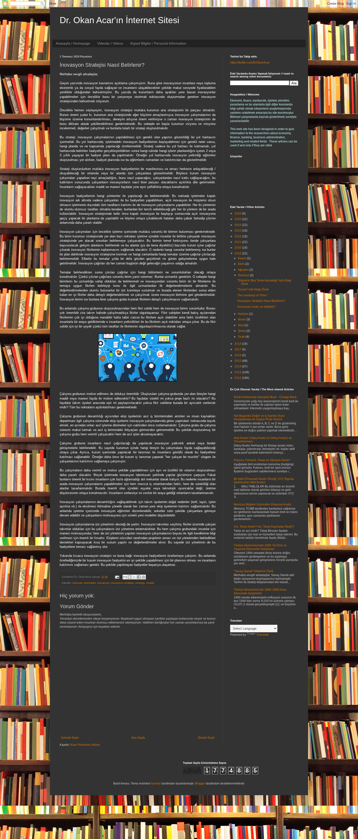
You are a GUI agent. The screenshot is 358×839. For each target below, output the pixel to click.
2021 (238, 242)
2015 (238, 361)
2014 (238, 366)
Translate (262, 634)
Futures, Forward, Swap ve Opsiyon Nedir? (262, 460)
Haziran (243, 314)
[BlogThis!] (129, 577)
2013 (238, 372)
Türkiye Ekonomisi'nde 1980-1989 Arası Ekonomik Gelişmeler (260, 591)
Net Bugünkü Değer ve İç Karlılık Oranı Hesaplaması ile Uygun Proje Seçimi (259, 417)
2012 (238, 378)
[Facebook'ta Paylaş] (138, 577)
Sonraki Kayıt (69, 737)
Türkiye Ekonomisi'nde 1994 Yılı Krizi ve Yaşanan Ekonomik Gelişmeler (260, 547)
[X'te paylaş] (134, 577)
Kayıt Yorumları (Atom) (85, 744)
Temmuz (244, 275)
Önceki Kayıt (206, 737)
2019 (238, 253)
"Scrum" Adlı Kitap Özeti (253, 289)
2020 (238, 247)
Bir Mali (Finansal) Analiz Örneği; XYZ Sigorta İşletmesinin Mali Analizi (264, 480)
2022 (238, 236)
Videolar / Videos (110, 43)
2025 (238, 219)
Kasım (242, 258)
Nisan (242, 319)
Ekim (241, 264)
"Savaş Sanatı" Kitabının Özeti (253, 571)
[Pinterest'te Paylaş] (143, 577)
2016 (238, 355)
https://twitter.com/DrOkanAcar (250, 62)
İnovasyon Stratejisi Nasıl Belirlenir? (261, 301)
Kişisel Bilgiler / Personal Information (158, 43)
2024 (238, 225)
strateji (150, 582)
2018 (238, 343)
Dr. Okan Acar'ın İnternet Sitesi (119, 20)
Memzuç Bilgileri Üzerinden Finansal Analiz (262, 504)
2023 (238, 230)
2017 (238, 349)
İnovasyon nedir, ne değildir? (256, 306)
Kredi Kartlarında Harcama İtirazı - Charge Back (265, 397)
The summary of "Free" (252, 295)
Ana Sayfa (138, 737)
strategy (140, 582)
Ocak (241, 336)
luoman (156, 783)
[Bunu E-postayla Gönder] (124, 577)
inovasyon (103, 582)
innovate (78, 582)
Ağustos (243, 269)
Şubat (242, 331)
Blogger (200, 783)
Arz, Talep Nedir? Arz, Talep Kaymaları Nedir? (264, 526)
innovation (90, 582)
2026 (238, 213)
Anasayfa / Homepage (73, 43)
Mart (241, 325)
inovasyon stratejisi (122, 582)
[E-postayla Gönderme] (117, 576)
